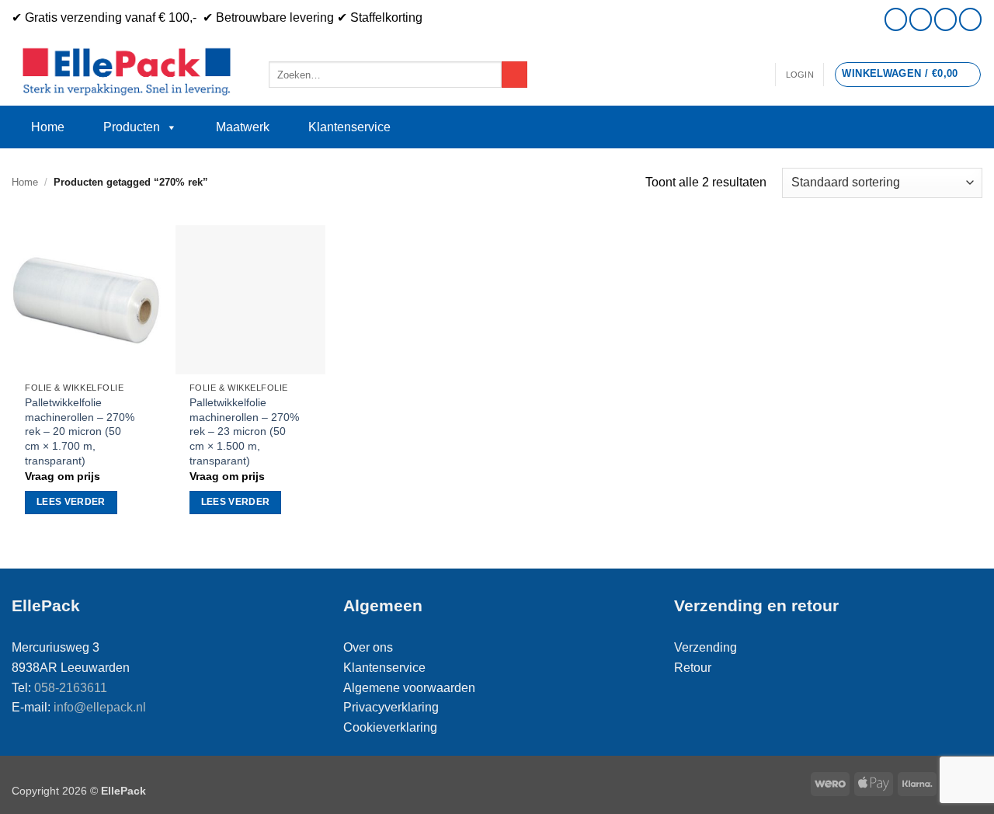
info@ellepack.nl (100, 707)
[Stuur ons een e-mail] (920, 19)
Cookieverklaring (390, 727)
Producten (131, 127)
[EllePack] (128, 72)
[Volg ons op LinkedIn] (970, 19)
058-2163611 (70, 687)
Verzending (705, 647)
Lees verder (71, 501)
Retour (692, 667)
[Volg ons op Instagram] (896, 19)
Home (47, 127)
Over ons (368, 647)
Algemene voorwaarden (409, 687)
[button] (800, 75)
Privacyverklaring (391, 707)
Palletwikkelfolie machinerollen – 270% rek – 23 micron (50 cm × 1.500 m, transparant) (244, 431)
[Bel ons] (945, 19)
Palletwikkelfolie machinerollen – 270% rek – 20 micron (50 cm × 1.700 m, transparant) (79, 431)
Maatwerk (242, 127)
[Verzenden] (514, 74)
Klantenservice (349, 127)
